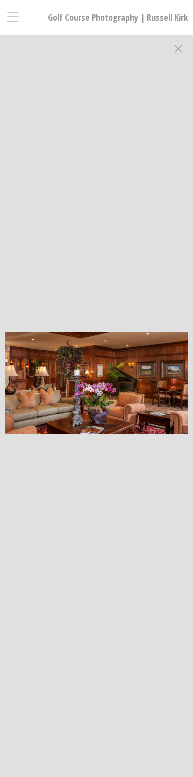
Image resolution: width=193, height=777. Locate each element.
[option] (96, 398)
